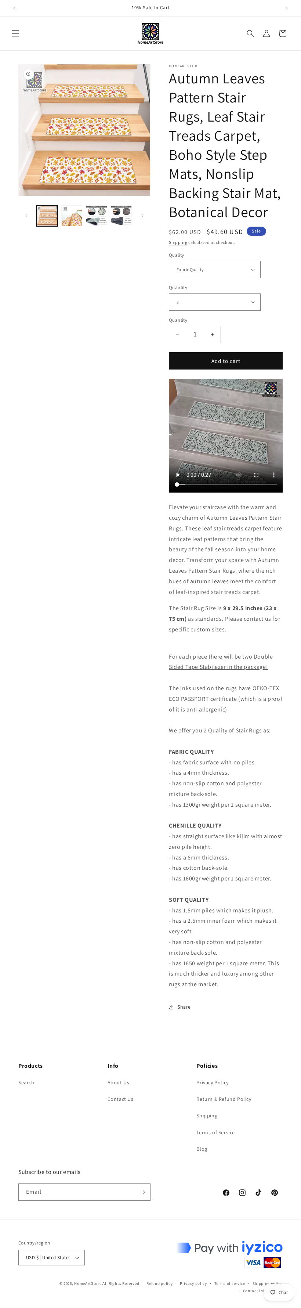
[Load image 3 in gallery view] (96, 216)
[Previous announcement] (14, 8)
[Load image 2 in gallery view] (72, 216)
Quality (176, 255)
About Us (119, 1082)
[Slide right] (142, 216)
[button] (15, 33)
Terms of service (229, 1283)
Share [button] (184, 1006)
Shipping (178, 242)
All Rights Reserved (120, 1283)
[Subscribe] (142, 1192)
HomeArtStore (87, 1283)
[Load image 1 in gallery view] (47, 216)
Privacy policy (193, 1283)
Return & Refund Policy (223, 1099)
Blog (201, 1149)
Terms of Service (215, 1132)
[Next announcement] (287, 8)
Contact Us (121, 1099)
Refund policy (159, 1283)
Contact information (263, 1290)
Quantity (178, 287)
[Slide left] (26, 216)
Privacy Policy (212, 1082)
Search (26, 1082)
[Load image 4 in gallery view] (121, 216)
